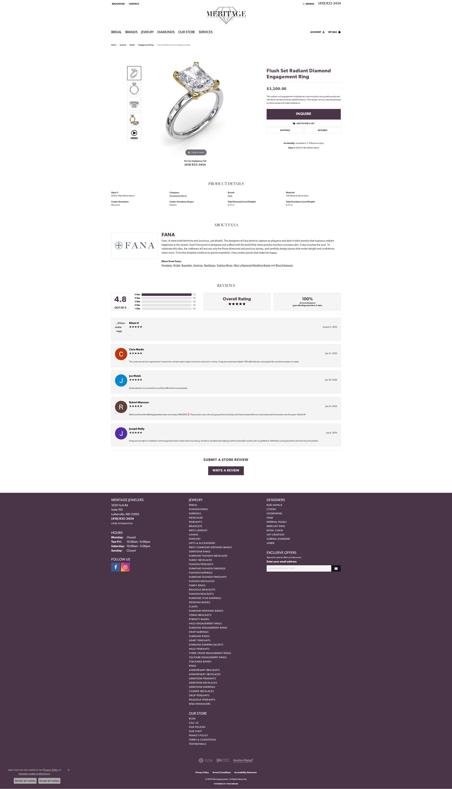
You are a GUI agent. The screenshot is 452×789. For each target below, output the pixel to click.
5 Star (137, 295)
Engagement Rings (146, 45)
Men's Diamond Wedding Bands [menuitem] (210, 547)
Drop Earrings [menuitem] (199, 632)
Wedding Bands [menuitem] (199, 602)
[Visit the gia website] (206, 760)
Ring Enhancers (284, 265)
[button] (118, 4)
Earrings (198, 265)
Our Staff (195, 731)
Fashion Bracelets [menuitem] (201, 594)
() (194, 295)
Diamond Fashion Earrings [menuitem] (207, 568)
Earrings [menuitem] (195, 513)
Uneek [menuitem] (271, 543)
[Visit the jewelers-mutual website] (243, 760)
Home (113, 45)
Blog (192, 718)
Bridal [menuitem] (193, 505)
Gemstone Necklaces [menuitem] (203, 683)
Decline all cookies (25, 780)
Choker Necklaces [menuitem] (201, 691)
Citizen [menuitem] (271, 509)
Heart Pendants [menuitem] (199, 640)
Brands (131, 32)
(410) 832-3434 (195, 164)
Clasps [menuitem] (193, 606)
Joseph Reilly (136, 429)
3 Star (137, 302)
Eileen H (134, 323)
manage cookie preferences (34, 773)
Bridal (116, 32)
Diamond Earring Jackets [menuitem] (206, 645)
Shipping (285, 130)
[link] (133, 4)
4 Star (137, 298)
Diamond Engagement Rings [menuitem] (208, 628)
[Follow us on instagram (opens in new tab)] (125, 567)
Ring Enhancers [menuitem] (199, 704)
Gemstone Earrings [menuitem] (202, 687)
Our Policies (197, 727)
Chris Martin (136, 349)
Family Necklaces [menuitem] (200, 560)
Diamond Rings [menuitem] (199, 636)
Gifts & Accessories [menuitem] (202, 543)
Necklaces (209, 265)
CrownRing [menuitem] (274, 513)
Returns (322, 130)
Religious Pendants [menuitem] (202, 700)
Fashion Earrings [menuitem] (201, 573)
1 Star (137, 309)
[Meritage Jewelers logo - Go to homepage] (226, 16)
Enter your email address (282, 561)
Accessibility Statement (245, 773)
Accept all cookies (49, 780)
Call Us (194, 723)
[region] (196, 104)
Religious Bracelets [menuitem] (202, 590)
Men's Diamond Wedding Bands (252, 265)
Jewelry (147, 32)
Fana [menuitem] (270, 518)
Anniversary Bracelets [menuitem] (204, 670)
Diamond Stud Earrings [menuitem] (205, 598)
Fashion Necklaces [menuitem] (202, 581)
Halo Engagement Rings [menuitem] (205, 623)
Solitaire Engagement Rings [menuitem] (208, 657)
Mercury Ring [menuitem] (276, 526)
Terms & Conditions (202, 740)
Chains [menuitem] (193, 535)
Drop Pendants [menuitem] (199, 695)
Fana (230, 196)
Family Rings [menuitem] (197, 585)
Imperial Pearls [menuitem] (277, 522)
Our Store (186, 32)
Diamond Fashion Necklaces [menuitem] (208, 556)
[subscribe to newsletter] (336, 568)
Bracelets (187, 265)
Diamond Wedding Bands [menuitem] (206, 611)
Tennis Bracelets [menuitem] (200, 615)
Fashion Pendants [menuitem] (201, 564)
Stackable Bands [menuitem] (200, 661)
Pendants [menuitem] (195, 522)
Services (206, 32)
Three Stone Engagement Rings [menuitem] (210, 653)
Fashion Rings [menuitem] (198, 509)
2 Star (137, 305)
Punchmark (232, 784)
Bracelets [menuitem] (195, 526)
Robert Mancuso (139, 402)
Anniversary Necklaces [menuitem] (205, 674)
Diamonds (166, 32)
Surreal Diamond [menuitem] (278, 539)
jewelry (123, 45)
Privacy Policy (198, 735)
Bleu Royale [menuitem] (274, 505)
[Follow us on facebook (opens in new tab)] (115, 567)
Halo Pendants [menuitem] (199, 649)
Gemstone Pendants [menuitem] (202, 678)
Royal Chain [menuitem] (275, 530)
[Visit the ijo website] (223, 760)
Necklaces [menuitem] (196, 518)
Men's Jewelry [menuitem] (198, 530)
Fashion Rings (224, 265)
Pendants (167, 265)
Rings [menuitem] (192, 666)
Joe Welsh (135, 376)
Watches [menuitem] (195, 539)
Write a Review (226, 470)
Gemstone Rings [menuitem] (199, 551)
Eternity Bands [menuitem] (199, 619)
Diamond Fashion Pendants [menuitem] (208, 577)
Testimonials (197, 744)
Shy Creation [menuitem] (275, 535)
